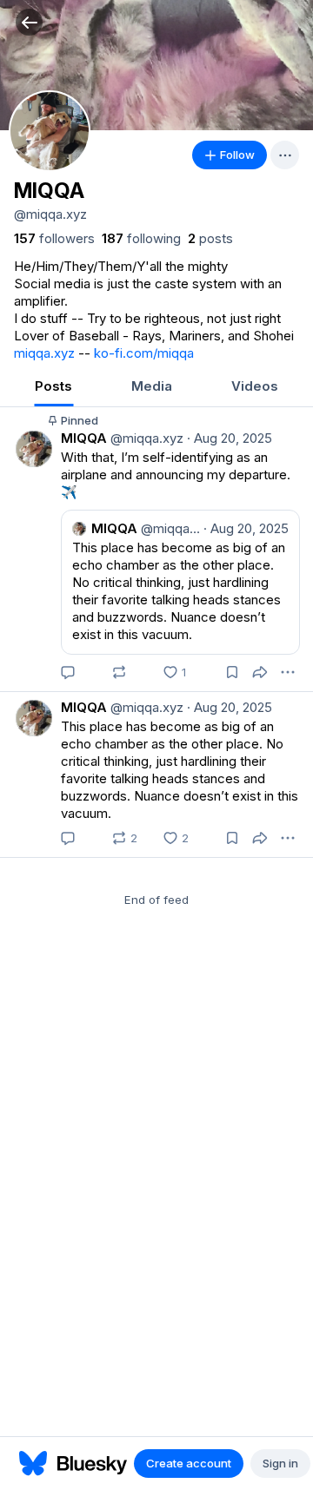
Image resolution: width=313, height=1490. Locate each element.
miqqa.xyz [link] (44, 353)
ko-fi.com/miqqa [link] (144, 353)
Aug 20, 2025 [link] (229, 438)
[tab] (53, 387)
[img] (156, 65)
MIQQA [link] (84, 438)
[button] (29, 22)
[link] (54, 238)
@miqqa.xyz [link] (145, 438)
